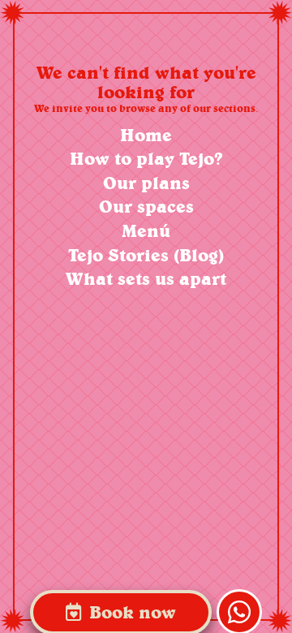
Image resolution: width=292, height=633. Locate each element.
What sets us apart (146, 279)
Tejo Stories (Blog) (146, 255)
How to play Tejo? (146, 159)
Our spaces (146, 206)
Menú (146, 231)
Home (146, 135)
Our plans (146, 183)
